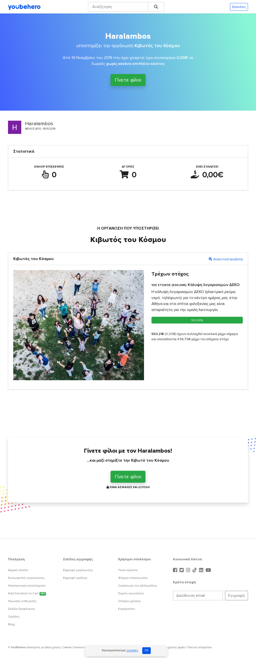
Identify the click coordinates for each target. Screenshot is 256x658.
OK (146, 650)
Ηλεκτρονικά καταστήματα (27, 586)
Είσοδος (239, 7)
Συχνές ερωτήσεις (131, 593)
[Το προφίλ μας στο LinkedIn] (201, 570)
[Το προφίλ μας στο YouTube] (208, 570)
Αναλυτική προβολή (228, 259)
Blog (11, 624)
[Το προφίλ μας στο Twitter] (182, 570)
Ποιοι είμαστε (128, 570)
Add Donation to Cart (26, 593)
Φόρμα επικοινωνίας (133, 578)
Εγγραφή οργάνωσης (78, 570)
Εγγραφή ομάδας (75, 578)
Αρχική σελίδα (18, 570)
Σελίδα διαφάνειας (21, 609)
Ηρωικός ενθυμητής (22, 601)
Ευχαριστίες (126, 609)
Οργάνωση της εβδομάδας (137, 586)
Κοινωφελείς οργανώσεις (26, 578)
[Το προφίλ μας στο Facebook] (175, 570)
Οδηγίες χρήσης (129, 601)
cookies (132, 651)
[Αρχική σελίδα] (24, 6)
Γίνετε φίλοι (128, 81)
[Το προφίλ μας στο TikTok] (195, 570)
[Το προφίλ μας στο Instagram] (189, 570)
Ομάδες (14, 617)
